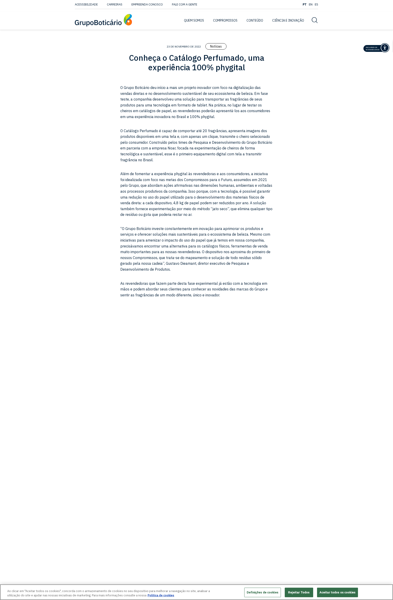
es (316, 4)
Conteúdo (255, 20)
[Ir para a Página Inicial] (103, 20)
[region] (196, 592)
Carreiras (114, 4)
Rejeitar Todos (299, 592)
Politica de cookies (161, 595)
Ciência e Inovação (288, 20)
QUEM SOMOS (194, 20)
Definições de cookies (262, 592)
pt (305, 4)
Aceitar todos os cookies (337, 592)
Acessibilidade (86, 4)
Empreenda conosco (147, 4)
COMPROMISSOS (225, 20)
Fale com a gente (184, 4)
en (310, 4)
